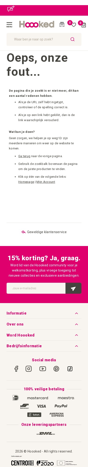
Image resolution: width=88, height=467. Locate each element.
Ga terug (24, 156)
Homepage (26, 182)
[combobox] (44, 39)
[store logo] (36, 24)
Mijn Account (45, 182)
